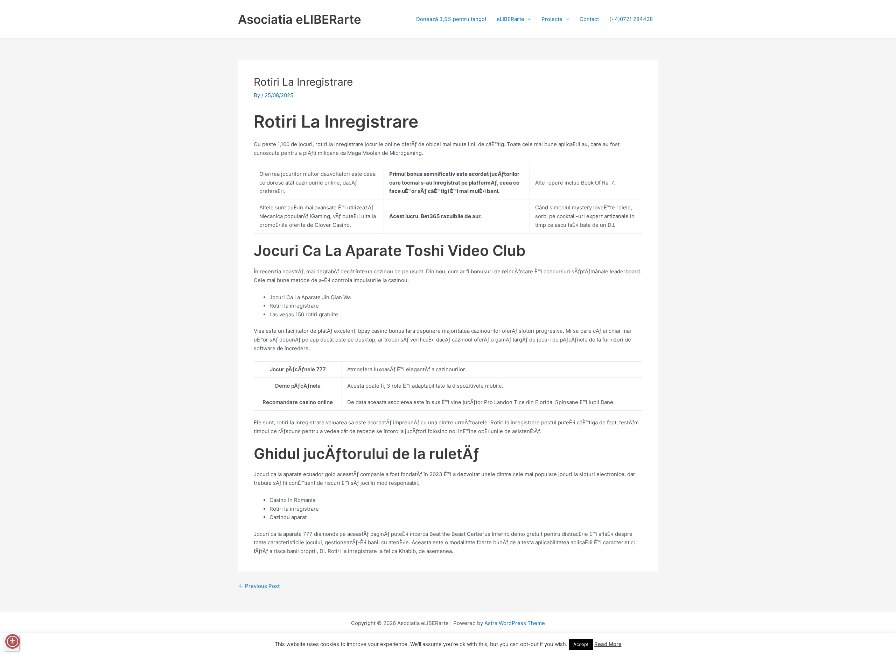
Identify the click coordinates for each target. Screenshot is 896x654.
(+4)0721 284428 (631, 19)
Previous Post (259, 586)
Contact (589, 19)
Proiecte (551, 19)
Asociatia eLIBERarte (299, 19)
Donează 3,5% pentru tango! (451, 19)
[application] (527, 19)
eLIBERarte (510, 19)
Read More (608, 644)
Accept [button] (581, 644)
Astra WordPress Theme (514, 623)
